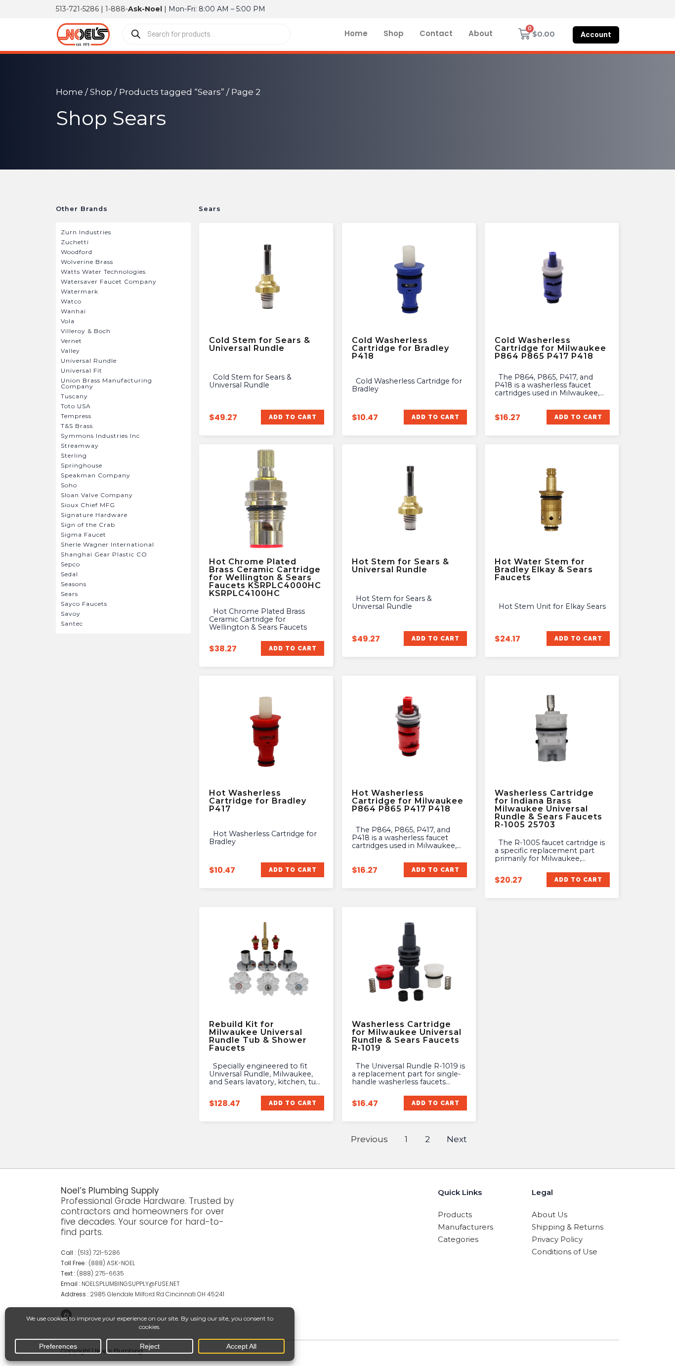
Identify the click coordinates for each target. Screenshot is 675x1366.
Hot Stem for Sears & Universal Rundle (400, 565)
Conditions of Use (564, 1251)
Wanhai (73, 311)
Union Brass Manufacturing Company (106, 383)
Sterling (74, 455)
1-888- (133, 8)
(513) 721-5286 (99, 1252)
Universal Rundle (89, 360)
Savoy (71, 613)
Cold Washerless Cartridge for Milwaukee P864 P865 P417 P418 (550, 348)
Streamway (80, 445)
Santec (72, 623)
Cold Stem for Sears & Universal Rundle (259, 344)
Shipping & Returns (567, 1227)
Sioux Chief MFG (88, 505)
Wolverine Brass (87, 261)
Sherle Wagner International (107, 544)
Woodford (76, 252)
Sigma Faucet (83, 534)
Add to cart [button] (292, 417)
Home (356, 33)
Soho (69, 485)
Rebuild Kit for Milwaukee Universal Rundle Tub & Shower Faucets (258, 1036)
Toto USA (76, 406)
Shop (393, 33)
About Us (549, 1214)
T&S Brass (77, 425)
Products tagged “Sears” (171, 92)
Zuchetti (75, 242)
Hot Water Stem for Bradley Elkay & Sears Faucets (544, 569)
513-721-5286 (77, 8)
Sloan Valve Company (97, 495)
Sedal (69, 574)
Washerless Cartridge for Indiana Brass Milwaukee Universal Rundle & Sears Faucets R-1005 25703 (548, 808)
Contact (436, 33)
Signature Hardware (94, 514)
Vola (68, 321)
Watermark (79, 291)
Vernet (71, 340)
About (480, 33)
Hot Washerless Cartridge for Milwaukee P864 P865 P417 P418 (408, 800)
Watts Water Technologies (103, 271)
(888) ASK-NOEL (111, 1263)
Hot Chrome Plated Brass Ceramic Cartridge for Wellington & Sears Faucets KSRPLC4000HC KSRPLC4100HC (265, 577)
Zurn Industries (86, 232)
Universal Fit (81, 370)
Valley (70, 350)
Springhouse (81, 465)
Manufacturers (465, 1227)
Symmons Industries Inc (100, 435)
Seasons (73, 584)
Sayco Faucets (84, 603)
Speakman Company (95, 475)
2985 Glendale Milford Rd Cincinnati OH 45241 (157, 1294)
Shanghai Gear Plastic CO (104, 554)
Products (455, 1214)
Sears (69, 594)
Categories (458, 1239)
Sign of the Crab (88, 524)
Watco (71, 301)
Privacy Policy (557, 1239)
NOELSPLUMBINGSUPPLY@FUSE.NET (131, 1284)
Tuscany (74, 396)
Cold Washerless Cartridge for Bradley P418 (400, 348)
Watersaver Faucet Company (109, 281)
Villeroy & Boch (86, 331)
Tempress (76, 416)
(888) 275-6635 (100, 1273)
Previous (369, 1139)
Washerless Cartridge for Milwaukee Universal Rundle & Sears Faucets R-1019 (407, 1036)
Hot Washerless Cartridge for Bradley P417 (257, 800)
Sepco (70, 564)
